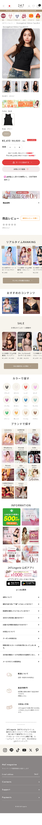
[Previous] (2, 16)
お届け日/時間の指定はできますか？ (15, 625)
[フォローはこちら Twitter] (30, 750)
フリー (6, 134)
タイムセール (31, 16)
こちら (26, 710)
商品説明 (6, 203)
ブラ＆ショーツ (10, 16)
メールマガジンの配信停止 (12, 661)
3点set (24, 16)
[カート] (38, 6)
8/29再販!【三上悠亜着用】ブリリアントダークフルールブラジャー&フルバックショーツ (9, 354)
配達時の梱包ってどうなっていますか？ (16, 611)
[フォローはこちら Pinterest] (37, 750)
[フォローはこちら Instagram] (5, 750)
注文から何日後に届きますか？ (13, 618)
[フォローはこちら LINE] (11, 750)
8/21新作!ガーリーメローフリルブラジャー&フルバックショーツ (9, 269)
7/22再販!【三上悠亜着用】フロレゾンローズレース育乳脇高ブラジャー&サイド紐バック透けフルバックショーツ (25, 269)
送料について (7, 597)
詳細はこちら (22, 696)
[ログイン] (29, 6)
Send (36, 774)
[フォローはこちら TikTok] (17, 750)
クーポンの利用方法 (9, 638)
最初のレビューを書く (30, 218)
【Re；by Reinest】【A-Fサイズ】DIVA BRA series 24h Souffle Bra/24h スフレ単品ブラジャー (24, 354)
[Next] (41, 16)
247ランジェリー (8, 23)
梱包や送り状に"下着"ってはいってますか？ (18, 604)
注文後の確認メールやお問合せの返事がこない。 (19, 655)
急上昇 (38, 16)
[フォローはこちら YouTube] (24, 750)
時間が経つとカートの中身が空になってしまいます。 (19, 646)
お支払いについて (9, 631)
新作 (3, 16)
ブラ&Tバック (17, 16)
